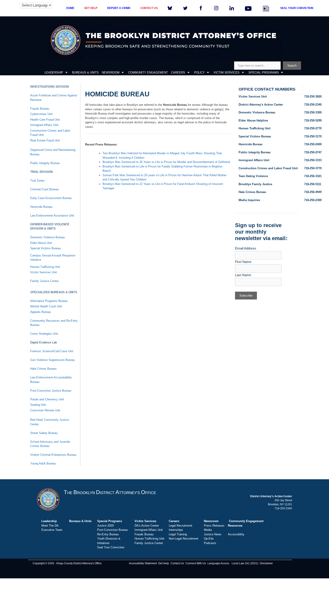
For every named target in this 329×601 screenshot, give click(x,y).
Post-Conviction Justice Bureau (50, 390)
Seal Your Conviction (110, 547)
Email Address (245, 248)
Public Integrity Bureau (45, 163)
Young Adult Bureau (43, 463)
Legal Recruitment (180, 525)
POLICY (199, 72)
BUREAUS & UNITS (85, 72)
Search (292, 65)
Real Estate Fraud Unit (45, 140)
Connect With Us (196, 563)
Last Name (243, 275)
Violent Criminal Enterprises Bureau (53, 454)
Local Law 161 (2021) (245, 563)
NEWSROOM (111, 72)
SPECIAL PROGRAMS (263, 72)
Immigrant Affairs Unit (44, 125)
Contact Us (177, 563)
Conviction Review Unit (45, 410)
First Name (243, 262)
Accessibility (236, 534)
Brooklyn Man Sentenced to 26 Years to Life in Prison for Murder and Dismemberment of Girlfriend (166, 162)
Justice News (212, 534)
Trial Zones (37, 180)
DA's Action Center (147, 525)
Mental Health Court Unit (46, 306)
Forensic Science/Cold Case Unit (51, 351)
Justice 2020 (105, 525)
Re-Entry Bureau (108, 534)
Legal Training (178, 534)
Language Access (218, 563)
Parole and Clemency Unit (47, 399)
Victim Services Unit (43, 272)
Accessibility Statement (143, 563)
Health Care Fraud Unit (45, 119)
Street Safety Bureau (44, 433)
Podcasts (210, 543)
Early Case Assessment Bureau (51, 198)
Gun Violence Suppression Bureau (52, 360)
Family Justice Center (44, 281)
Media (208, 530)
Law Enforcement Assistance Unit (52, 215)
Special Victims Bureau (45, 248)
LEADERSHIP (54, 72)
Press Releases (214, 525)
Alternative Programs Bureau (49, 301)
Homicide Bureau (41, 206)
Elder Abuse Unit (41, 243)
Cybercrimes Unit (41, 114)
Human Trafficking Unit (45, 267)
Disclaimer (266, 563)
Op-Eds (209, 538)
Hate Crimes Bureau (43, 368)
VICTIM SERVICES (226, 72)
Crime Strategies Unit (44, 333)
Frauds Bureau (39, 108)
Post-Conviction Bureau (112, 530)
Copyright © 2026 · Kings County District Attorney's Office (67, 563)
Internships (176, 530)
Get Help (163, 563)
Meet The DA (50, 525)
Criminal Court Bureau (44, 189)
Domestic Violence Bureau (47, 237)
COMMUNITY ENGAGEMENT (148, 72)
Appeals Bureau (40, 312)
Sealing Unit (38, 404)
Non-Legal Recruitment (183, 538)
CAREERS (178, 72)
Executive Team (51, 530)
